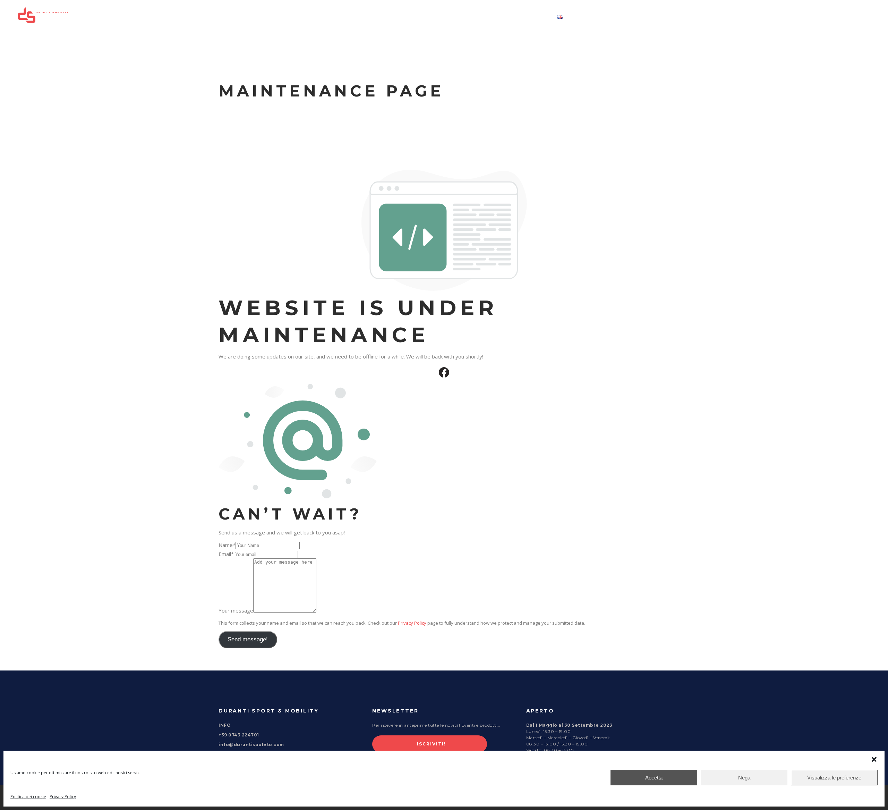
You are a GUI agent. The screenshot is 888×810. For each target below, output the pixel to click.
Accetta (654, 778)
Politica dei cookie (28, 797)
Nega (744, 778)
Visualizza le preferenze (834, 778)
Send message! (248, 639)
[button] (874, 759)
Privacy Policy (63, 797)
